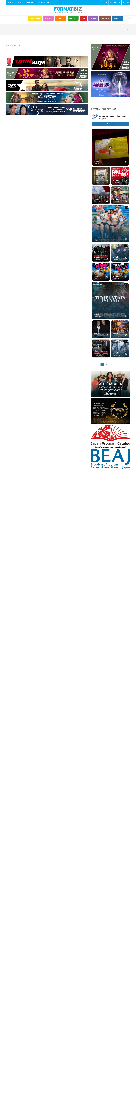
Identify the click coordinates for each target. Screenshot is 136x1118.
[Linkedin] (106, 2)
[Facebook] (124, 2)
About (19, 2)
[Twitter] (119, 2)
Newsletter (43, 2)
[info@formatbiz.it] (128, 2)
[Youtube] (115, 2)
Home (10, 2)
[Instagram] (110, 2)
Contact (30, 2)
